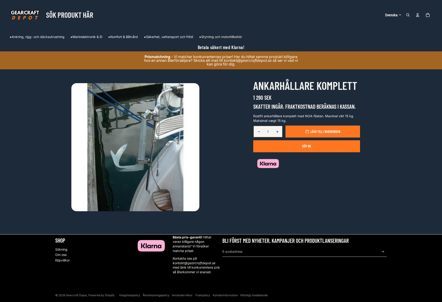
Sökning (61, 249)
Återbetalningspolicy (156, 295)
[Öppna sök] (408, 15)
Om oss (61, 255)
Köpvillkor (62, 260)
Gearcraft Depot (76, 295)
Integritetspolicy (129, 295)
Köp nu (306, 146)
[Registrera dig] (383, 252)
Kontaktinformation (225, 295)
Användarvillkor (182, 295)
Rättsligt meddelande (254, 295)
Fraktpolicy (202, 295)
